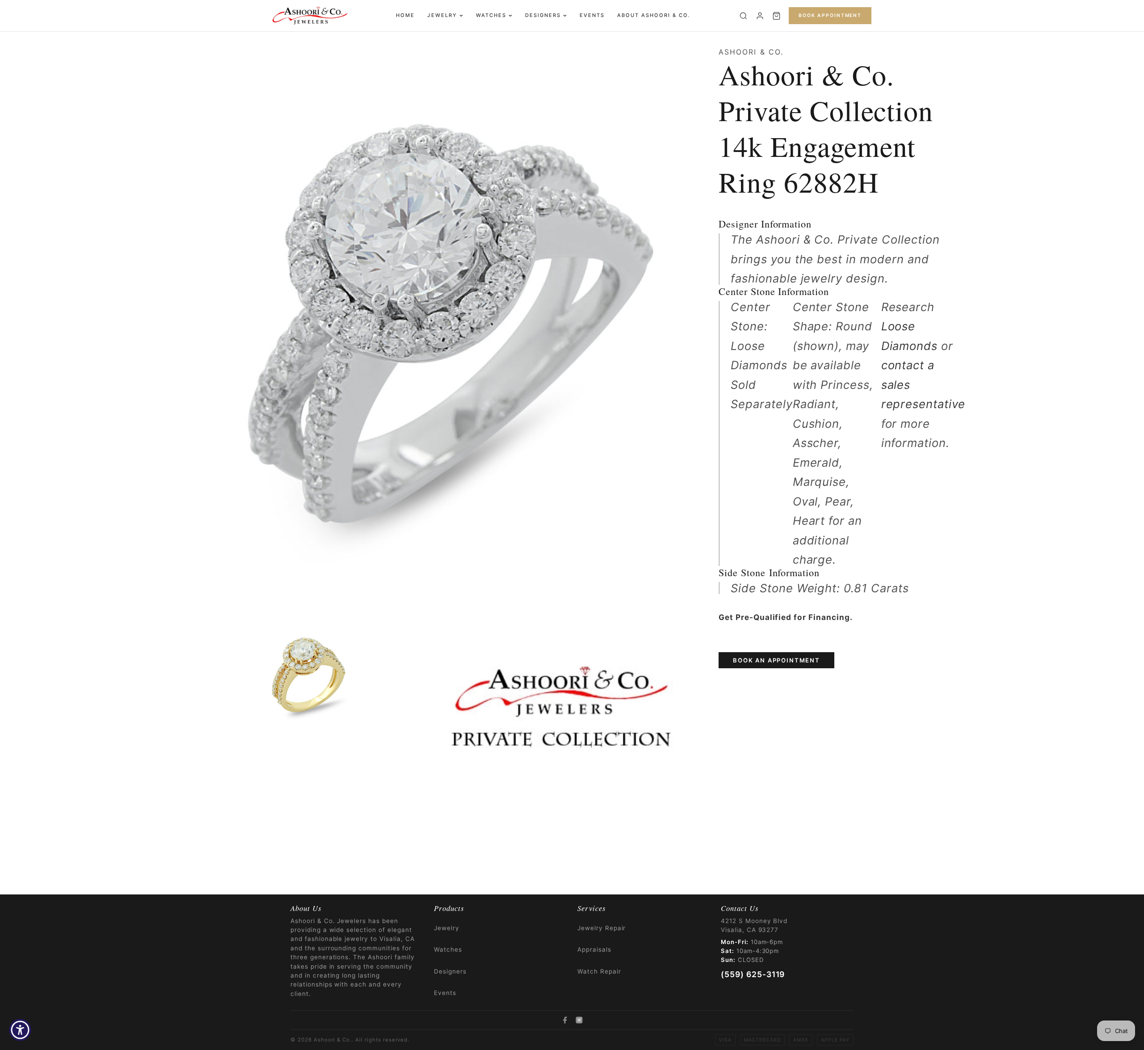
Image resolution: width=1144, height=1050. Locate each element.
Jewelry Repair (601, 928)
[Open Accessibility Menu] (20, 1030)
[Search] (743, 16)
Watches (491, 15)
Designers (543, 15)
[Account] (760, 16)
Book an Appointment (776, 660)
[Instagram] (579, 1020)
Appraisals (594, 949)
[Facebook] (565, 1020)
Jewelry (442, 15)
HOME (405, 15)
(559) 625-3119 (753, 974)
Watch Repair (599, 971)
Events (592, 15)
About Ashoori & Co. (653, 15)
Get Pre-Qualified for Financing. (786, 617)
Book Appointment (830, 15)
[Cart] (776, 16)
